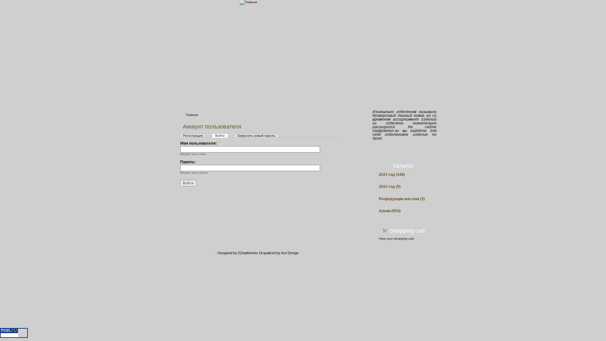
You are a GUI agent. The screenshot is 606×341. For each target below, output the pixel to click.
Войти (220, 135)
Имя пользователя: (199, 143)
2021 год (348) (392, 175)
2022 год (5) (390, 187)
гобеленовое (396, 134)
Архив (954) (390, 211)
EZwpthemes (248, 253)
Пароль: (189, 162)
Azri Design (290, 253)
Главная (192, 115)
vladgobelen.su (385, 131)
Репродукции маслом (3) (402, 199)
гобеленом (406, 112)
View (382, 238)
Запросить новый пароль (256, 135)
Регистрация (193, 135)
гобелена (394, 123)
